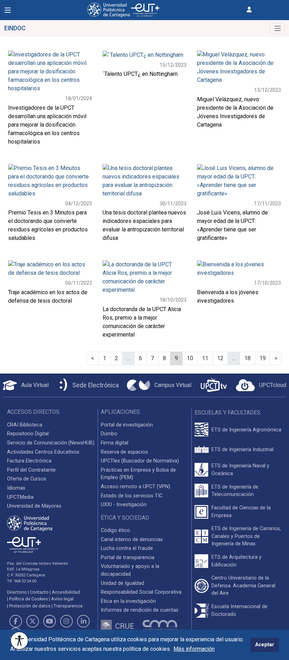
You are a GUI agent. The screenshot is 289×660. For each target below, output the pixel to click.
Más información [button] (194, 649)
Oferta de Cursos (26, 479)
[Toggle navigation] (8, 10)
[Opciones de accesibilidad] (19, 640)
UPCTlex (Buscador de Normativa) (140, 461)
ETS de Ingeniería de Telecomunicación (234, 491)
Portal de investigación (127, 425)
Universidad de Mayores (34, 506)
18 (247, 358)
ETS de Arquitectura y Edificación (236, 561)
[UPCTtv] (213, 385)
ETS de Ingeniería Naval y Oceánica (240, 470)
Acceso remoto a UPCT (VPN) (135, 487)
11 (205, 358)
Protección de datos (29, 605)
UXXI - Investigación (124, 505)
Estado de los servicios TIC (131, 496)
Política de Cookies (28, 598)
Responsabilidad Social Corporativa (141, 592)
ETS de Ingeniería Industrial (242, 450)
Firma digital (114, 443)
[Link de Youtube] (49, 621)
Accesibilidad (66, 592)
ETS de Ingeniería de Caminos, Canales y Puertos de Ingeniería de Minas (246, 536)
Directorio (17, 592)
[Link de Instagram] (66, 621)
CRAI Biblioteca (24, 425)
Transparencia (68, 605)
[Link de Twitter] (32, 621)
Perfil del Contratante (31, 470)
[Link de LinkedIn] (83, 621)
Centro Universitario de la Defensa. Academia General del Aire (243, 585)
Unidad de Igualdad (122, 583)
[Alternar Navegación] (277, 28)
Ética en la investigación (128, 601)
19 (262, 358)
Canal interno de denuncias (132, 540)
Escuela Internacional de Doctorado (239, 610)
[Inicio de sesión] (249, 9)
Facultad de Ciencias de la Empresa (241, 512)
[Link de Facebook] (15, 621)
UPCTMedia (20, 497)
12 (220, 358)
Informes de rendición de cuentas (139, 610)
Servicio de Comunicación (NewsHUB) (50, 443)
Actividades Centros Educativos (43, 452)
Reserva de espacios (124, 452)
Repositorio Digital (28, 434)
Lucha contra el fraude (127, 548)
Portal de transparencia (127, 558)
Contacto (39, 592)
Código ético (115, 530)
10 (190, 358)
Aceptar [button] (264, 645)
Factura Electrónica (29, 461)
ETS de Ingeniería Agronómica (246, 430)
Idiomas (16, 488)
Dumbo (109, 434)
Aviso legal (62, 598)
